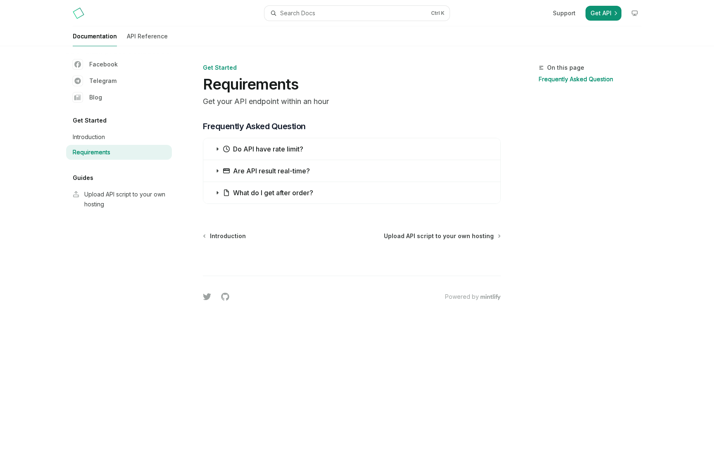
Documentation (95, 36)
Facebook (103, 64)
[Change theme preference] (634, 13)
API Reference (147, 36)
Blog (95, 97)
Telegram (103, 80)
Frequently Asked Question (576, 79)
